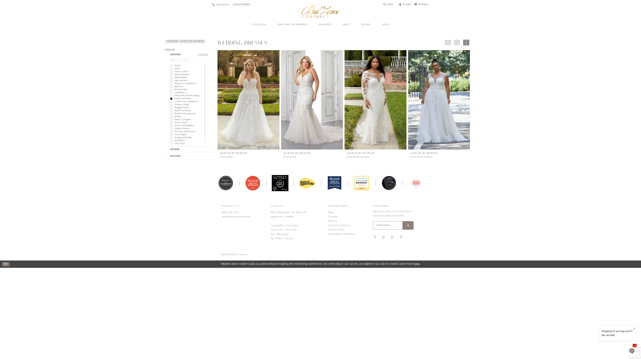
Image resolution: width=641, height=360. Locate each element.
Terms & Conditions (339, 225)
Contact (333, 217)
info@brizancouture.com (236, 217)
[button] (185, 41)
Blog (330, 213)
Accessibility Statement (342, 234)
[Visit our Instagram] (392, 237)
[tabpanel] (225, 183)
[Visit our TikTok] (383, 237)
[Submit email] (408, 225)
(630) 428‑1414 (230, 213)
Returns (332, 221)
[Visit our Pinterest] (401, 237)
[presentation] (248, 100)
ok (6, 264)
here (416, 264)
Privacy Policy (336, 230)
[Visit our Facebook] (375, 237)
